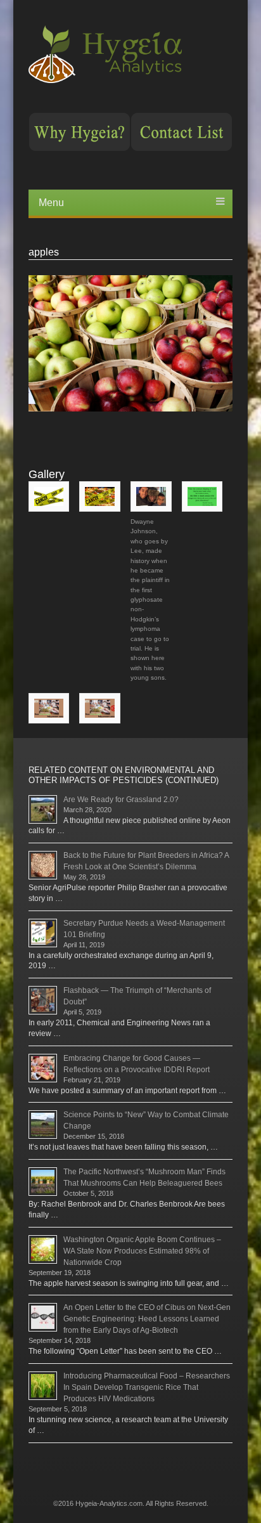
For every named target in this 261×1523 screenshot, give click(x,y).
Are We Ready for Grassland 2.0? (121, 799)
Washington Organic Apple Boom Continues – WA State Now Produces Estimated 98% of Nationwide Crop (142, 1251)
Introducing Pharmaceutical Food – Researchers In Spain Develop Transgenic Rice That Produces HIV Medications (146, 1387)
